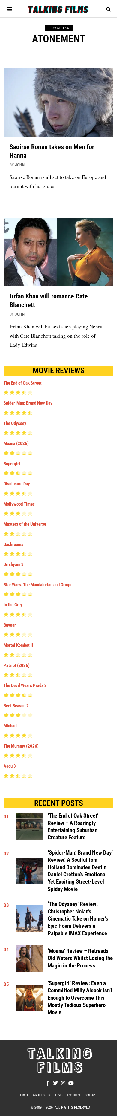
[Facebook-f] (47, 1083)
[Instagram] (63, 1083)
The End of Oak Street (23, 383)
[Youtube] (71, 1083)
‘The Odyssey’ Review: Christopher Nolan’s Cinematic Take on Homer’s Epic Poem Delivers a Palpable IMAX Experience (78, 918)
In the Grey (13, 604)
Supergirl (12, 463)
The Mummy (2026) (21, 746)
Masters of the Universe (25, 524)
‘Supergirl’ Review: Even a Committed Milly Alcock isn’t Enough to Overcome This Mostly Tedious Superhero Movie (80, 998)
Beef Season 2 (16, 705)
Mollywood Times (19, 504)
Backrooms (13, 544)
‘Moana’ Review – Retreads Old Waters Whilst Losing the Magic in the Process (80, 958)
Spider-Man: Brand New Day (28, 403)
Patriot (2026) (17, 665)
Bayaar (10, 625)
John (20, 165)
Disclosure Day (17, 483)
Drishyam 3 (14, 564)
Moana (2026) (16, 443)
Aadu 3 (10, 766)
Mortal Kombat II (18, 645)
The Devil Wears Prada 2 (25, 685)
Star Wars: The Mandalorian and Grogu (37, 584)
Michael (11, 725)
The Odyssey (15, 423)
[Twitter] (55, 1083)
